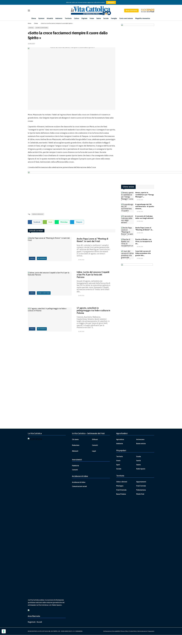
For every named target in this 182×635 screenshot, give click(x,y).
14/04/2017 (31, 43)
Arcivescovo (140, 439)
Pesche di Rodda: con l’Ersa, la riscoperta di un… (143, 241)
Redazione (75, 445)
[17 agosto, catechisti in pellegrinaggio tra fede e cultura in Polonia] (50, 319)
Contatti (95, 445)
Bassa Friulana (121, 494)
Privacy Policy (124, 631)
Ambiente (119, 443)
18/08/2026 (81, 295)
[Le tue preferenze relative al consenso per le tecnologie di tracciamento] (4, 631)
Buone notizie (141, 443)
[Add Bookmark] (114, 43)
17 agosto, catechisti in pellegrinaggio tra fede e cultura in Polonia (93, 310)
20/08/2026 (81, 259)
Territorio (119, 456)
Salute (138, 465)
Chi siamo (75, 439)
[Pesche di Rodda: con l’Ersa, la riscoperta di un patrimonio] (127, 242)
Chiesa (31, 27)
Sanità (138, 460)
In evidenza (42, 258)
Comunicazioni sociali (79, 486)
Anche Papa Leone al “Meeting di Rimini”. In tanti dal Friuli (92, 240)
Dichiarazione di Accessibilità (111, 631)
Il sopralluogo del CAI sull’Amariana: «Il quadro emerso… (144, 206)
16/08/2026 (81, 331)
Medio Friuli (140, 494)
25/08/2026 (140, 199)
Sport (118, 465)
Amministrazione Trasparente (146, 631)
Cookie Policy (133, 631)
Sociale (118, 469)
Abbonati (111, 2)
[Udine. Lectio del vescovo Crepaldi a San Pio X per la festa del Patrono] (50, 284)
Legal (94, 451)
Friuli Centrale (141, 486)
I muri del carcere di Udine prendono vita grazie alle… (143, 253)
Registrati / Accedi (35, 622)
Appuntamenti (141, 482)
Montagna (119, 486)
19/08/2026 (140, 258)
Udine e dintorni (42, 27)
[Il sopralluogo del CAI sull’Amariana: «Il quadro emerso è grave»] (127, 207)
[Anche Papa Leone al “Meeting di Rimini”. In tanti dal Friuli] (50, 249)
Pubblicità (75, 465)
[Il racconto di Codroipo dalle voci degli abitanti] (127, 219)
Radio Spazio (140, 469)
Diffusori (95, 439)
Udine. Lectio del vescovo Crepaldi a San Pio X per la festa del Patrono (93, 274)
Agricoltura (120, 439)
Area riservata (131, 10)
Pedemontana (141, 490)
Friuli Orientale (121, 490)
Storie (118, 460)
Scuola (138, 456)
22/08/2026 (140, 221)
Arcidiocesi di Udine (78, 482)
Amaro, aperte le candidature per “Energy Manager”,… (144, 195)
